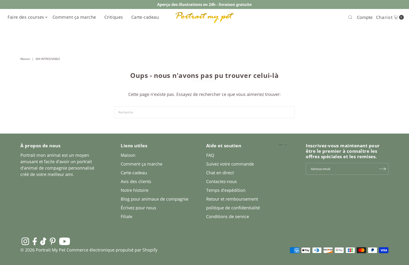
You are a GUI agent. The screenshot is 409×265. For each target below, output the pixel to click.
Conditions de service (227, 216)
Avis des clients (136, 181)
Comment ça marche (74, 17)
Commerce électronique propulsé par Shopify (112, 250)
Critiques (113, 17)
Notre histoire (134, 190)
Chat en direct (220, 172)
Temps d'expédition (225, 190)
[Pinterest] (53, 241)
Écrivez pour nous (138, 208)
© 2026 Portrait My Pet (42, 250)
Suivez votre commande (230, 164)
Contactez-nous (221, 181)
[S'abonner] (383, 169)
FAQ (210, 155)
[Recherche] (350, 17)
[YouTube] (64, 241)
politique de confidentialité (233, 208)
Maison (25, 59)
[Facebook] (35, 241)
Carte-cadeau (145, 17)
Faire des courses (26, 17)
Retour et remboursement (232, 199)
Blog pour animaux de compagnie (154, 199)
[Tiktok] (43, 241)
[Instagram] (25, 241)
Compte (365, 17)
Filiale (126, 216)
